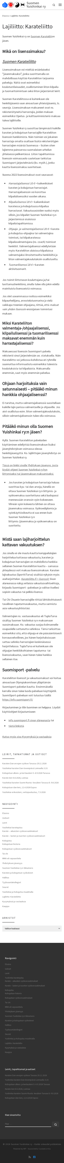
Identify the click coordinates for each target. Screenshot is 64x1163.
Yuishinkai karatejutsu (12, 827)
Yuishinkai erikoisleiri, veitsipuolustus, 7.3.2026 (24, 792)
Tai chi (5, 853)
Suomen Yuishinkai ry (21, 1144)
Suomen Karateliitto (19, 61)
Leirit (4, 822)
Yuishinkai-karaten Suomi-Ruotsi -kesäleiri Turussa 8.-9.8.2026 (30, 782)
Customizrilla (45, 1149)
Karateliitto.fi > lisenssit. (35, 579)
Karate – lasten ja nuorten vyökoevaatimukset (23, 835)
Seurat (5, 887)
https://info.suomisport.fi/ (17, 699)
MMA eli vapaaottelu (11, 858)
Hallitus (5, 877)
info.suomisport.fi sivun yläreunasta (29, 720)
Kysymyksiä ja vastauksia (14, 901)
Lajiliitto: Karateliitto (11, 896)
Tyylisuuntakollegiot (11, 882)
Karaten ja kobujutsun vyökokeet (17, 872)
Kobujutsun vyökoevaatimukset (17, 848)
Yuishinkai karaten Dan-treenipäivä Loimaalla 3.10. (25, 768)
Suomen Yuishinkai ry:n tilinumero (17, 868)
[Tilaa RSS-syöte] (30, 1157)
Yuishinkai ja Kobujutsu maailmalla (17, 892)
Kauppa (5, 906)
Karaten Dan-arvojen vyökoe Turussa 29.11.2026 (24, 763)
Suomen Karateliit (41, 36)
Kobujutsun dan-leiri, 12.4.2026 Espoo (19, 787)
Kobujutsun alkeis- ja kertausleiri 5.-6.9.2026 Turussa (26, 773)
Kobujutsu (7, 840)
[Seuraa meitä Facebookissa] (34, 1157)
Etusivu (5, 15)
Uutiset (5, 818)
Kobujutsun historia (11, 844)
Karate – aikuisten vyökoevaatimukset (20, 831)
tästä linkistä (16, 726)
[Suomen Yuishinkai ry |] (13, 4)
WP (24, 1149)
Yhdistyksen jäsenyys (12, 863)
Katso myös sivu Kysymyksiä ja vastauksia (26, 736)
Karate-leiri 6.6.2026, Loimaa (15, 777)
